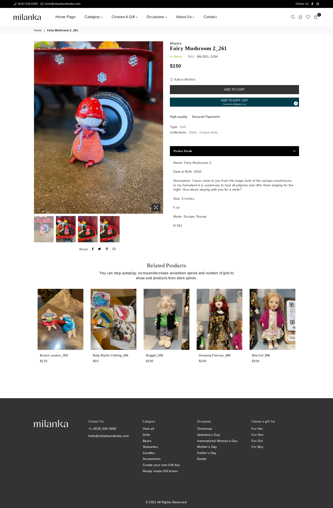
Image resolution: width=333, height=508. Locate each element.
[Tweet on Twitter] (99, 249)
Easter (202, 459)
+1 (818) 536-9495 (102, 428)
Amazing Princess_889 (215, 355)
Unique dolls (208, 132)
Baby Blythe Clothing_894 (110, 355)
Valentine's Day (208, 435)
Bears (147, 441)
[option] (98, 127)
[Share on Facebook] (93, 249)
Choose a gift (123, 17)
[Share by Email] (114, 249)
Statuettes (150, 447)
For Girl (257, 441)
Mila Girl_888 (261, 355)
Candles (149, 453)
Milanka (175, 43)
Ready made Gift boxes (160, 471)
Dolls (192, 132)
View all (148, 428)
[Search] (293, 17)
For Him (257, 435)
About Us (184, 17)
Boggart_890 (154, 355)
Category (92, 17)
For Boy (257, 447)
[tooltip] (296, 103)
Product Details (183, 151)
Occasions (156, 17)
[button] (234, 102)
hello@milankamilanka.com (62, 3)
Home (38, 30)
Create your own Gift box (161, 465)
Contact (210, 17)
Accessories (152, 459)
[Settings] (300, 17)
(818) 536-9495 (27, 3)
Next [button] (159, 127)
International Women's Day (217, 441)
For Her (257, 428)
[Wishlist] (308, 17)
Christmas (204, 428)
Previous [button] (38, 127)
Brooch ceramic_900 (54, 355)
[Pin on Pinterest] (107, 249)
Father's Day (206, 453)
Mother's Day (207, 447)
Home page (65, 17)
